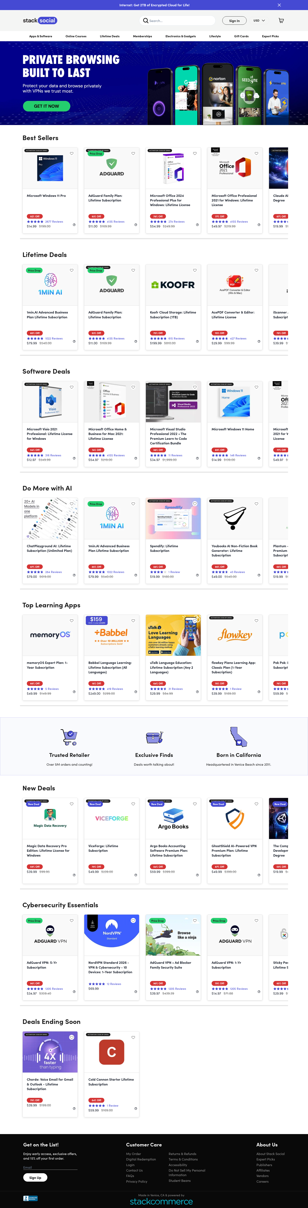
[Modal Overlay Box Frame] (154, 604)
